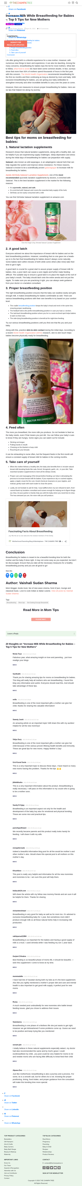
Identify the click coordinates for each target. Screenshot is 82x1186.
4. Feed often (13, 50)
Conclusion (11, 55)
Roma (15, 1118)
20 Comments (43, 28)
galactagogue (50, 168)
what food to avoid (21, 69)
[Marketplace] (73, 3)
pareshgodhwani (19, 944)
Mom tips (22, 602)
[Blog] (69, 3)
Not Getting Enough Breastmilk (37, 602)
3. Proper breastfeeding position (20, 48)
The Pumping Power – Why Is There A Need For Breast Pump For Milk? (40, 730)
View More (41, 736)
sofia (15, 816)
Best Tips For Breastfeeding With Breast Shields (28, 691)
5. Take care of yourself (17, 52)
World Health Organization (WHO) (27, 333)
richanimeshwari (19, 1027)
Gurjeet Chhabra (19, 1073)
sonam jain (17, 1161)
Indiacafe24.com (19, 1007)
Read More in (41, 610)
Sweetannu (17, 1138)
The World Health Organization (34, 74)
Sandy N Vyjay (18, 921)
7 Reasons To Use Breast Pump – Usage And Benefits (31, 653)
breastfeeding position (27, 306)
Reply (15, 781)
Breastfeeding (11, 602)
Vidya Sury (17, 856)
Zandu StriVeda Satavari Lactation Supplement (27, 175)
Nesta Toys (17, 770)
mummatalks (18, 1093)
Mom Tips (10, 643)
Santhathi (16, 790)
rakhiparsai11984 (19, 1053)
